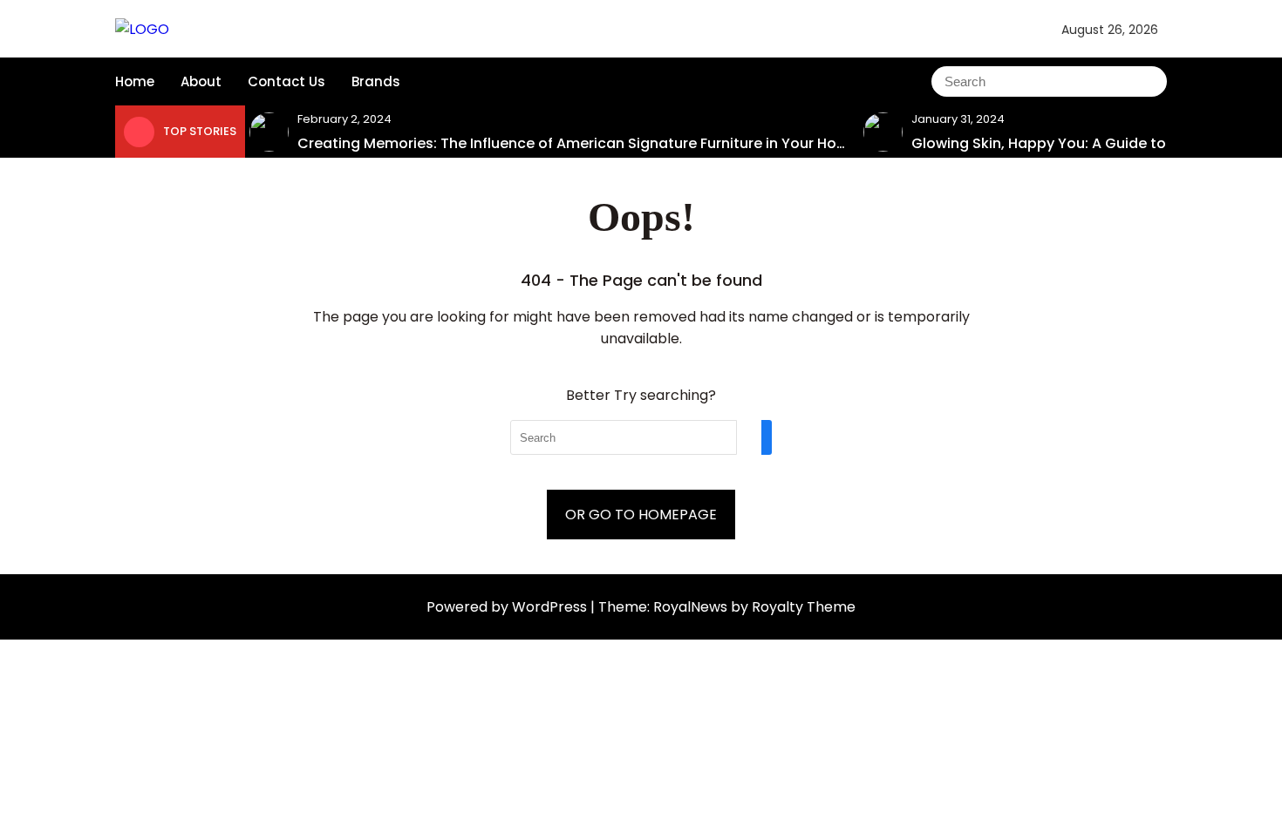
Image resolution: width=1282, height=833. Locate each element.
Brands (375, 81)
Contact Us (286, 81)
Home (134, 81)
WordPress (551, 607)
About (201, 81)
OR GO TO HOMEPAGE (641, 515)
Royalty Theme (804, 607)
